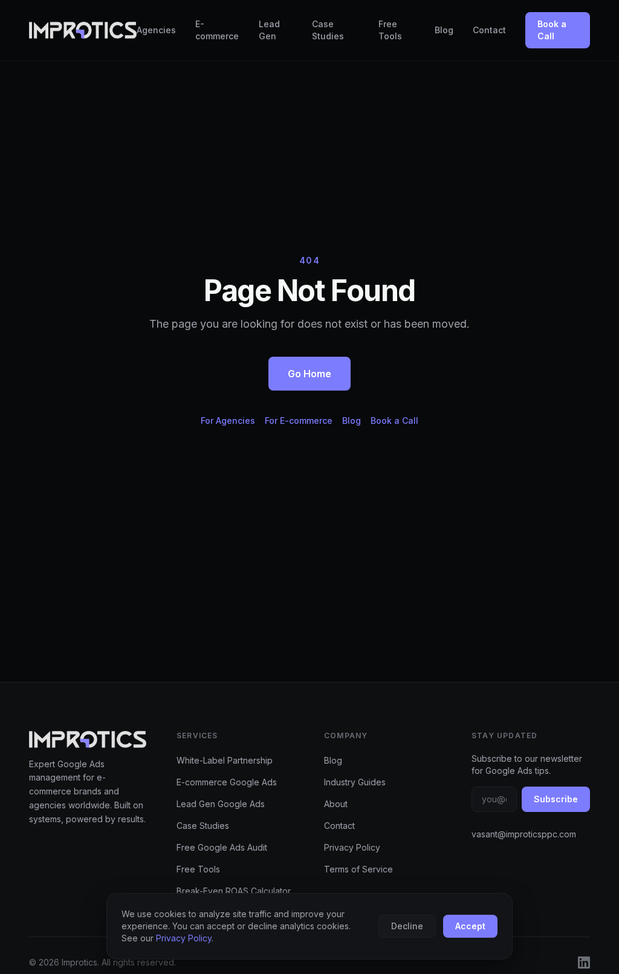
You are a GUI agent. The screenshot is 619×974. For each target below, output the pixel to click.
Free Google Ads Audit (222, 847)
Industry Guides (355, 782)
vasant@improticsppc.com (524, 834)
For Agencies (228, 420)
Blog (444, 30)
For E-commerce (298, 420)
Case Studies (328, 30)
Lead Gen (269, 30)
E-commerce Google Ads (227, 782)
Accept (470, 926)
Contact (489, 30)
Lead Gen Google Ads (221, 804)
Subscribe (556, 799)
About (336, 804)
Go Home (309, 374)
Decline (407, 926)
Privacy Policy (352, 847)
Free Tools (390, 30)
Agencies (156, 30)
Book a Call (551, 30)
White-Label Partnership (225, 760)
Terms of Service (358, 869)
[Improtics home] (83, 30)
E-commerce (217, 30)
